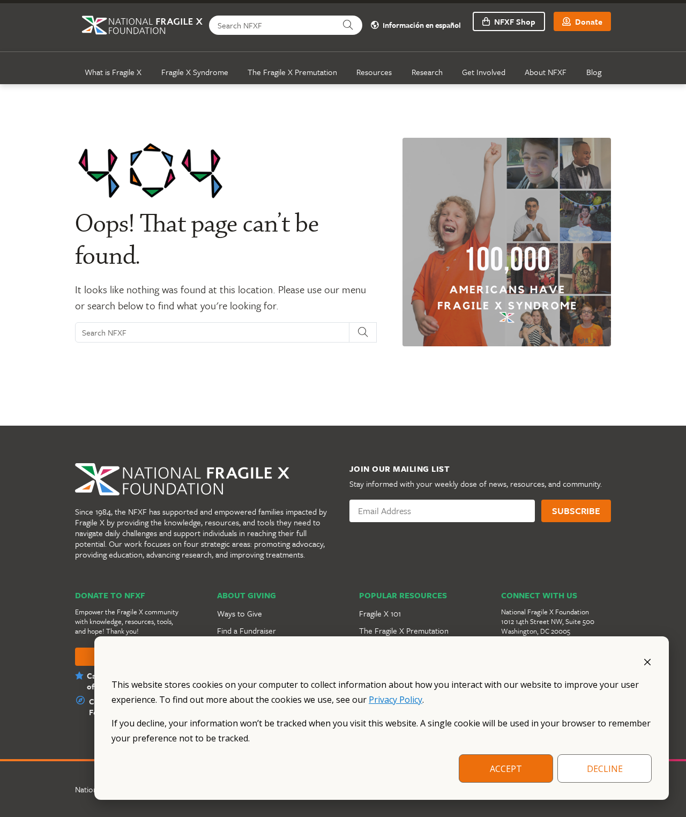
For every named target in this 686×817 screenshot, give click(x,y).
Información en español (421, 25)
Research (427, 72)
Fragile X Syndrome (194, 72)
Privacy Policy (395, 699)
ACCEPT (506, 769)
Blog (593, 72)
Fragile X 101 (380, 613)
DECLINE (605, 769)
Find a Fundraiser (246, 630)
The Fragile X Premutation (292, 72)
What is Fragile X (113, 72)
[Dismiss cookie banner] (647, 661)
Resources (374, 72)
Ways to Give (239, 613)
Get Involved (483, 72)
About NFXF (545, 72)
